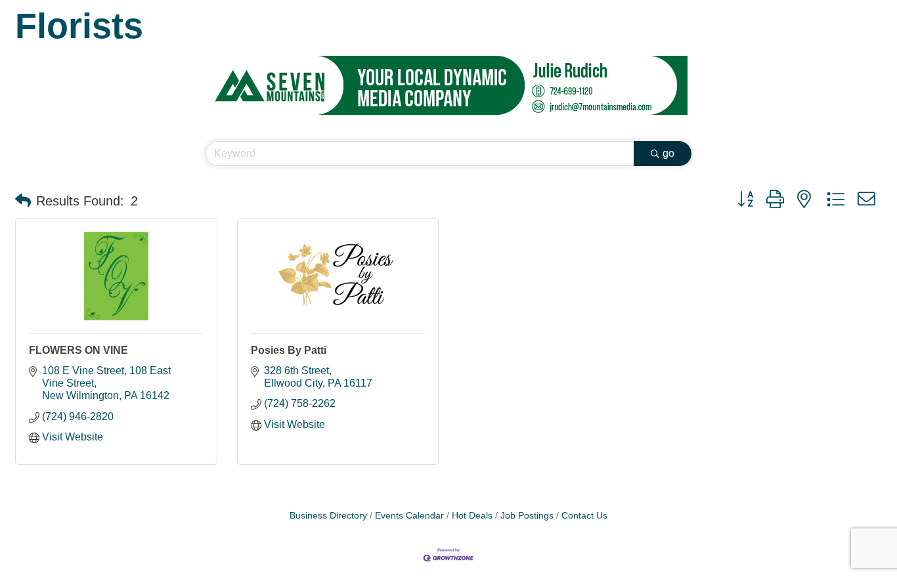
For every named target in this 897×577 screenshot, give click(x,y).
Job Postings (527, 516)
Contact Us (584, 516)
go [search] (668, 153)
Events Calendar (409, 516)
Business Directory (328, 516)
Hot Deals (472, 516)
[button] (23, 201)
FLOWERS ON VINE (78, 350)
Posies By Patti (288, 350)
